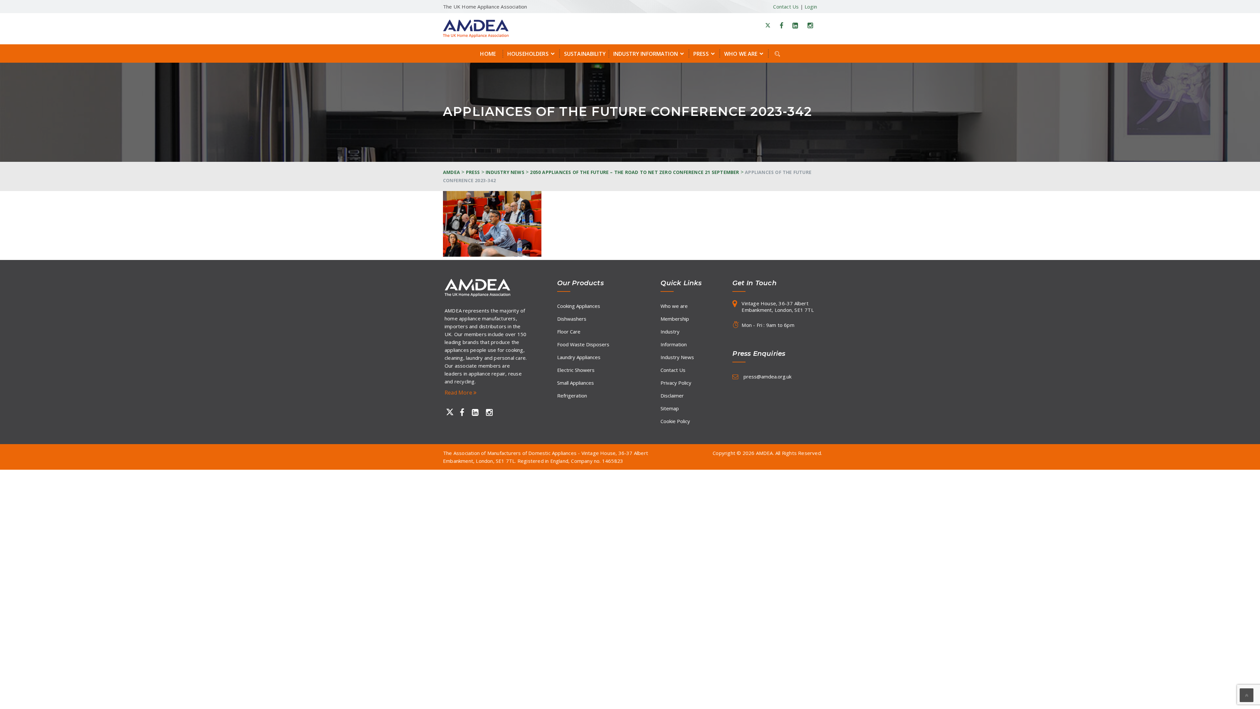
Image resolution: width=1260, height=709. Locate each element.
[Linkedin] (795, 26)
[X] (767, 26)
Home (488, 53)
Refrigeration (572, 395)
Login (811, 6)
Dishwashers (571, 318)
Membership (675, 318)
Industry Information (645, 53)
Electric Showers (576, 370)
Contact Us (786, 6)
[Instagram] (810, 26)
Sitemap (670, 408)
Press (701, 53)
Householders (528, 53)
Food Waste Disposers (583, 344)
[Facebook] (781, 26)
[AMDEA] (476, 28)
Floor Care (568, 331)
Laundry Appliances (578, 357)
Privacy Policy (676, 382)
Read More (459, 392)
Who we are (740, 53)
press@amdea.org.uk (767, 376)
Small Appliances (575, 382)
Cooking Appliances (578, 306)
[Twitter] (448, 412)
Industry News (677, 357)
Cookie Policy (675, 421)
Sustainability (585, 53)
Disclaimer (672, 395)
